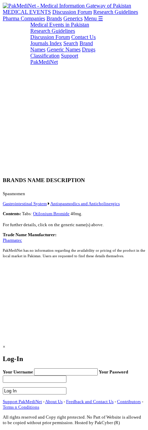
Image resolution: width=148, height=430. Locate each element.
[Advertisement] (74, 96)
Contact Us (83, 37)
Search (70, 43)
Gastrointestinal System (25, 203)
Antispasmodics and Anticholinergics (85, 203)
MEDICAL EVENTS (27, 12)
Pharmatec (12, 240)
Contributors (129, 401)
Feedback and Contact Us (90, 401)
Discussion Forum (72, 12)
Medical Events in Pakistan (59, 25)
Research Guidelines (115, 12)
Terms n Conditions (21, 407)
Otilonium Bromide (51, 213)
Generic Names (64, 49)
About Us (54, 401)
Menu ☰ (93, 18)
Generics (73, 18)
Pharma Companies (24, 18)
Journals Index (46, 43)
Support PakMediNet (54, 59)
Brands (54, 18)
